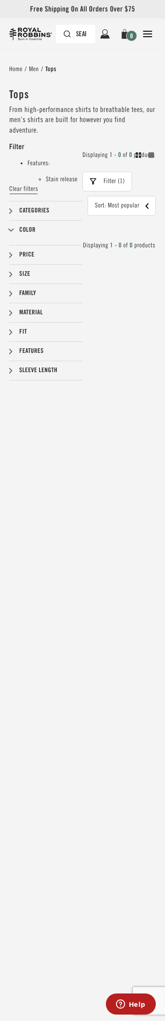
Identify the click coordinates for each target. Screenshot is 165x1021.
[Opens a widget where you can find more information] (130, 1004)
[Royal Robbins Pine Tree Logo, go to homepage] (35, 34)
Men (33, 69)
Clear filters (23, 189)
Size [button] (24, 274)
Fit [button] (23, 331)
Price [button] (26, 254)
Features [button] (31, 351)
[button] (126, 34)
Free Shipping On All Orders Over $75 (82, 9)
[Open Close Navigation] (147, 34)
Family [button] (27, 293)
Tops (50, 69)
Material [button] (31, 312)
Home (15, 69)
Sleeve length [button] (38, 370)
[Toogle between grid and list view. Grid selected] (145, 156)
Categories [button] (34, 210)
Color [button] (27, 230)
